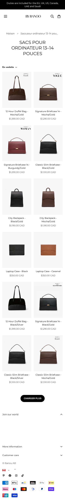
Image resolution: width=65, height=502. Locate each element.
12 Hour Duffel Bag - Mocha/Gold (17, 113)
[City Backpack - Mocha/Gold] (48, 197)
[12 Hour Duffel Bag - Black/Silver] (16, 300)
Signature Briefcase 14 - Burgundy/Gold (17, 166)
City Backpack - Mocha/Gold (48, 220)
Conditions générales (14, 498)
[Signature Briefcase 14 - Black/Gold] (48, 300)
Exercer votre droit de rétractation (21, 487)
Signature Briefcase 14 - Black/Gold (48, 323)
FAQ (4, 461)
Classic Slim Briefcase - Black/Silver (17, 376)
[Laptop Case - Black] (16, 250)
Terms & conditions (36, 439)
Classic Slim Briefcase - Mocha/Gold (48, 376)
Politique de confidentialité (17, 493)
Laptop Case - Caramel (48, 271)
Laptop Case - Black (17, 271)
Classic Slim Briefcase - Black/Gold (48, 166)
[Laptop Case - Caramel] (48, 250)
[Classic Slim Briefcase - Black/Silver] (16, 353)
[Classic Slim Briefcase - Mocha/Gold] (48, 353)
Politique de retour (12, 482)
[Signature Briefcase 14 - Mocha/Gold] (48, 90)
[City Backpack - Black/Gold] (16, 197)
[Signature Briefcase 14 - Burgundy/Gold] (16, 143)
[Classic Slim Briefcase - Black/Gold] (48, 143)
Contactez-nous (11, 466)
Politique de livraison (13, 477)
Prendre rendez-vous (13, 471)
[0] (59, 16)
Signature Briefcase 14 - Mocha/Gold (48, 113)
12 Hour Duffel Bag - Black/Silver (17, 323)
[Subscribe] (59, 431)
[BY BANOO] (33, 16)
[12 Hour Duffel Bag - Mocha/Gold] (16, 90)
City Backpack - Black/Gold (16, 220)
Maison (10, 33)
